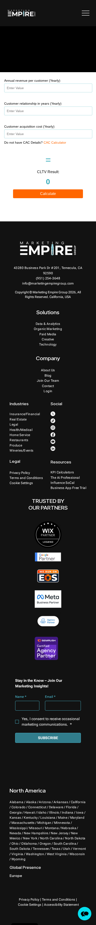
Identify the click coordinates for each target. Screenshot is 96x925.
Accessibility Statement (61, 904)
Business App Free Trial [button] (68, 488)
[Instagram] (53, 427)
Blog (48, 375)
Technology (47, 344)
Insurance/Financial (25, 414)
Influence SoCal (63, 483)
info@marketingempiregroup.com (48, 283)
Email (50, 697)
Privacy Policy (20, 473)
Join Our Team (48, 380)
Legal (14, 424)
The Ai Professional (65, 477)
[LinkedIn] (53, 448)
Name (20, 697)
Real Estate (18, 419)
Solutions (47, 312)
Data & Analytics (48, 324)
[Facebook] (53, 434)
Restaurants (19, 440)
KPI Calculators (62, 472)
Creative (48, 339)
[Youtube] (53, 441)
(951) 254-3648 (48, 278)
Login (48, 391)
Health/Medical (21, 430)
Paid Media (47, 334)
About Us (48, 370)
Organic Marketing (48, 329)
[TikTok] (53, 420)
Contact (48, 386)
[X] (53, 413)
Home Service (20, 435)
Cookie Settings (29, 904)
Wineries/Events (22, 450)
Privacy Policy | (30, 899)
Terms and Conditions (26, 478)
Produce (16, 445)
